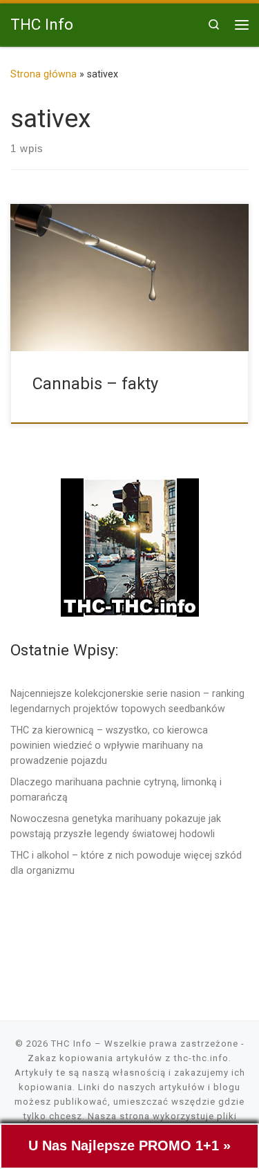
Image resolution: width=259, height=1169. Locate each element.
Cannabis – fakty (95, 383)
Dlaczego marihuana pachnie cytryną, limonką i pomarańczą (116, 789)
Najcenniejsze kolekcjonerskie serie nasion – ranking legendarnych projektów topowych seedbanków (127, 701)
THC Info (71, 1043)
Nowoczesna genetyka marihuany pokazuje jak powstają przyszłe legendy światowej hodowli (115, 826)
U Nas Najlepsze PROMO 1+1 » (129, 1145)
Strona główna (43, 74)
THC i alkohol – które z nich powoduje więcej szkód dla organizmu (126, 863)
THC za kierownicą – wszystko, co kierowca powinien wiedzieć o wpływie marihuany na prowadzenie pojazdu (109, 745)
